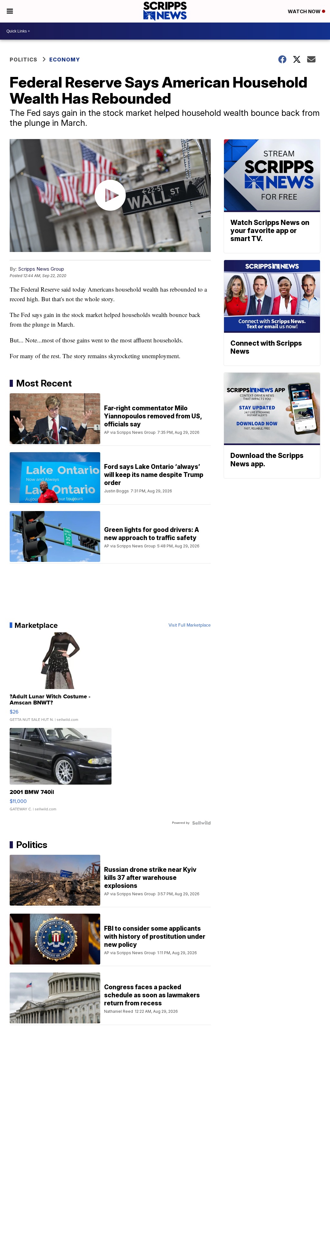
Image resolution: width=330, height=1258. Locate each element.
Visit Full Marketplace (190, 625)
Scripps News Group (41, 269)
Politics (23, 59)
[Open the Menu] (10, 11)
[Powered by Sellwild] (201, 823)
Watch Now (305, 11)
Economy (64, 59)
